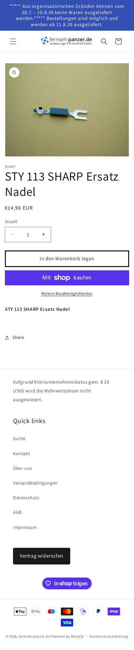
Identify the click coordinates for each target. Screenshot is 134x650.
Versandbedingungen (35, 483)
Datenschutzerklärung (109, 636)
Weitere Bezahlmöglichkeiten (67, 293)
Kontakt (21, 453)
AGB (17, 512)
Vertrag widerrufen (41, 555)
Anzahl (11, 221)
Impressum (25, 527)
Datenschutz (26, 497)
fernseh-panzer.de (34, 636)
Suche (19, 438)
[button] (13, 41)
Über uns (22, 468)
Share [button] (18, 337)
